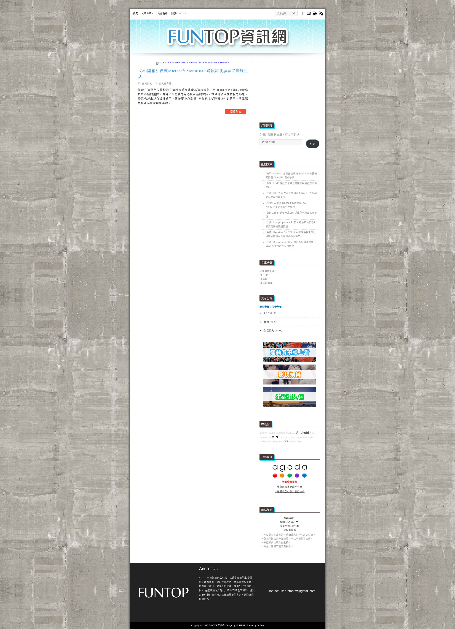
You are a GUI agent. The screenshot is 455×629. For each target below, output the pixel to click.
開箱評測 (147, 83)
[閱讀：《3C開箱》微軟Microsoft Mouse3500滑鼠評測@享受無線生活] (193, 63)
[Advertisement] (289, 87)
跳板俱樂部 (289, 530)
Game (272, 433)
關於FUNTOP (178, 13)
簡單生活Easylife (289, 526)
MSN (310, 437)
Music (293, 437)
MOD (299, 437)
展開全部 (264, 306)
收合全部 (277, 306)
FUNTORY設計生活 (290, 522)
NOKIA (262, 441)
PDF (305, 437)
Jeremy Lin (265, 437)
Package (290, 433)
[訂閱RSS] (321, 14)
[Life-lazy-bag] (289, 406)
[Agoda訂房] (289, 477)
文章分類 (147, 13)
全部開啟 (264, 271)
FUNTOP (240, 625)
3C (282, 437)
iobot (269, 441)
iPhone (292, 441)
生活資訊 (268, 282)
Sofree (260, 625)
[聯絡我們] (309, 14)
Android (302, 432)
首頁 (135, 13)
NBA (312, 433)
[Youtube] (315, 14)
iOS (285, 441)
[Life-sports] (289, 361)
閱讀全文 (235, 111)
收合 (274, 271)
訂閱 (312, 144)
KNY (286, 437)
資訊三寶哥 (165, 83)
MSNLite (277, 441)
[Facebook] (302, 13)
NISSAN (263, 433)
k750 (299, 441)
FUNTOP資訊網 (227, 41)
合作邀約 (163, 13)
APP (265, 275)
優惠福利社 (289, 518)
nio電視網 (280, 433)
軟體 (265, 278)
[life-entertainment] (289, 383)
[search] (293, 13)
